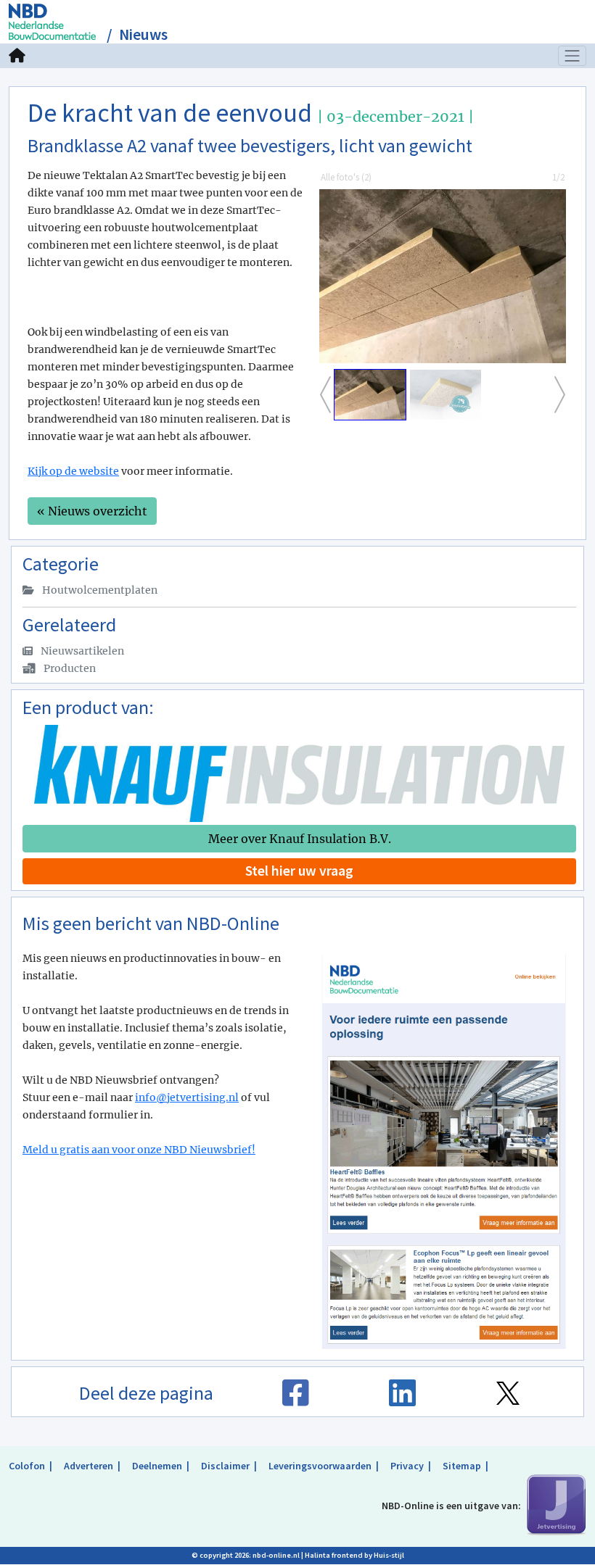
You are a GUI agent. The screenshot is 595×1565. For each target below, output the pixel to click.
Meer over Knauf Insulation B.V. (299, 838)
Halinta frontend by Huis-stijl (354, 1555)
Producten (68, 668)
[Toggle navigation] (572, 56)
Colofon (27, 1465)
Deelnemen (157, 1465)
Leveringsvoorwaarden (320, 1465)
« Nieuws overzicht (92, 511)
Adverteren (88, 1465)
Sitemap (462, 1465)
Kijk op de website (73, 471)
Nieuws (143, 34)
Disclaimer (225, 1465)
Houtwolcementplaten (98, 590)
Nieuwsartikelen (81, 650)
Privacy (407, 1465)
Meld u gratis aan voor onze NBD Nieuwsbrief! (138, 1149)
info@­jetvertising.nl (187, 1097)
